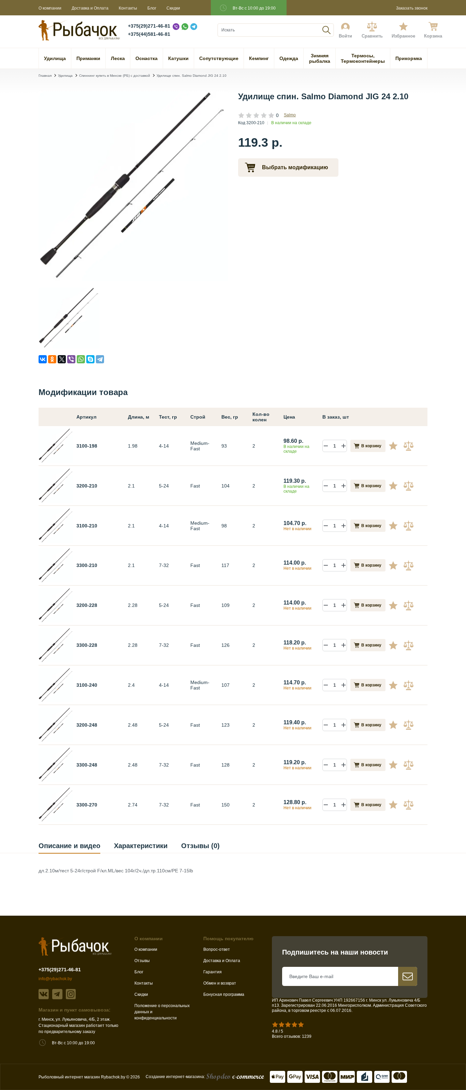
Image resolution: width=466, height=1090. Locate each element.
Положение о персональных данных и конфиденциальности (162, 1011)
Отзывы (142, 960)
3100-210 (86, 525)
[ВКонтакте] (43, 359)
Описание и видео (69, 845)
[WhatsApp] (81, 359)
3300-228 (86, 645)
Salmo (290, 115)
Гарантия (212, 972)
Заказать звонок (411, 8)
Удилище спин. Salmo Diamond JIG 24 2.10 (192, 75)
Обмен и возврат (219, 983)
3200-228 (86, 605)
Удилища (65, 75)
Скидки (173, 8)
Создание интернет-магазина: (176, 1076)
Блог (151, 8)
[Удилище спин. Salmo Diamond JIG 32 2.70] (56, 804)
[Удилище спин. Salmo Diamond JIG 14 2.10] (56, 525)
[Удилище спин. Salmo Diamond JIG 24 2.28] (56, 605)
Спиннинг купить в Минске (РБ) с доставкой (114, 75)
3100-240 (86, 685)
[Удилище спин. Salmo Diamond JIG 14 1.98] (56, 445)
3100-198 (86, 446)
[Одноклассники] (52, 359)
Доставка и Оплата (90, 8)
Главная (45, 75)
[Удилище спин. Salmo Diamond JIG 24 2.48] (56, 724)
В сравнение (409, 445)
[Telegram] (100, 359)
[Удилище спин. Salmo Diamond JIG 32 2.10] (56, 565)
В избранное (396, 445)
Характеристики (141, 845)
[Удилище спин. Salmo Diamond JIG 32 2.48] (56, 764)
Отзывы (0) (200, 845)
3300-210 (86, 565)
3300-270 (86, 805)
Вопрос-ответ (216, 949)
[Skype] (90, 359)
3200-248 (86, 725)
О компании (50, 8)
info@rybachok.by (55, 978)
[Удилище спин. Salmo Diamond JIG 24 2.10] (133, 278)
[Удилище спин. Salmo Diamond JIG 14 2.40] (56, 684)
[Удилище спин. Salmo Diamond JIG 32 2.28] (56, 645)
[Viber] (71, 359)
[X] (62, 359)
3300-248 (86, 765)
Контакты (128, 8)
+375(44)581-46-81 (149, 34)
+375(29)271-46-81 (149, 26)
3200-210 (86, 486)
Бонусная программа (223, 994)
